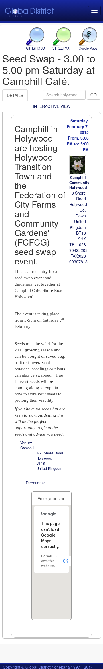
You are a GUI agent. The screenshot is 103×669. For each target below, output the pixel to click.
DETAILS (15, 95)
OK (65, 561)
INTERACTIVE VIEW (51, 106)
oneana (16, 15)
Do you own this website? (48, 561)
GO (93, 95)
